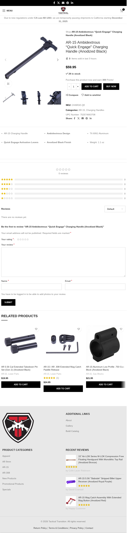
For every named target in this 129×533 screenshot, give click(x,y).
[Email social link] (63, 2)
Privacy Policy (77, 528)
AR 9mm (6, 461)
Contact (89, 528)
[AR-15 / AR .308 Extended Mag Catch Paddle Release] (63, 344)
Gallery (69, 426)
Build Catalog (72, 431)
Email (68, 281)
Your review (7, 244)
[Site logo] (63, 10)
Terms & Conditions (58, 528)
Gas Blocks (98, 374)
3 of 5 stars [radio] (23, 239)
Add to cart (91, 86)
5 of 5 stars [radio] (27, 239)
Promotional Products (13, 484)
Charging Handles (95, 110)
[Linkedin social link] (72, 2)
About (69, 420)
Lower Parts (13, 374)
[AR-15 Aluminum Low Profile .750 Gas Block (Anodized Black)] (105, 344)
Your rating (7, 239)
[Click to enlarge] (8, 82)
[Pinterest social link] (67, 2)
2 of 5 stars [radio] (20, 239)
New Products (9, 478)
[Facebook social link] (54, 2)
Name (5, 281)
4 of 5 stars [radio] (25, 239)
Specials (6, 489)
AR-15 (82, 110)
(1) (57, 378)
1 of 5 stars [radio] (18, 239)
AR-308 (6, 472)
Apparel (6, 456)
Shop (68, 32)
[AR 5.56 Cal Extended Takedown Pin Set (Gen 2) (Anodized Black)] (21, 344)
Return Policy (40, 528)
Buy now (111, 86)
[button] (5, 59)
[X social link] (58, 2)
